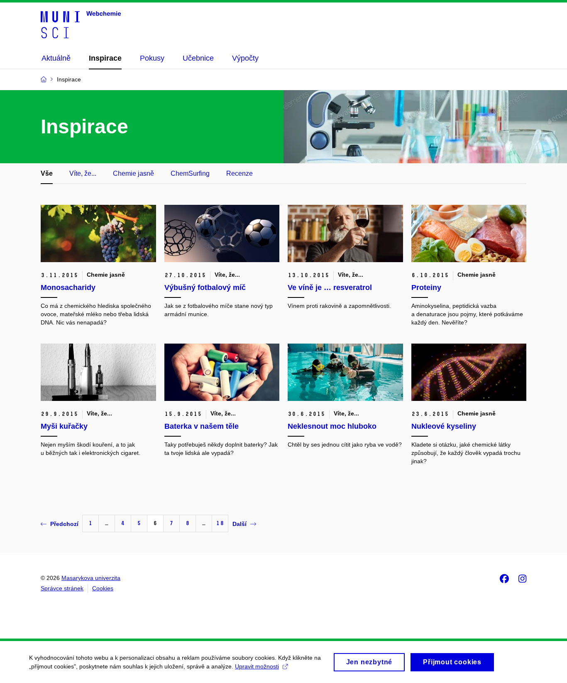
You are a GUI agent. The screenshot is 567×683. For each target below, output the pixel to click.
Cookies (102, 588)
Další (239, 524)
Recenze (239, 173)
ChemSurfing (190, 173)
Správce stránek (62, 588)
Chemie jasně (133, 173)
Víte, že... (82, 173)
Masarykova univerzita (90, 578)
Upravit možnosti (257, 666)
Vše (47, 173)
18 (220, 523)
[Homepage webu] (81, 24)
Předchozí (64, 524)
